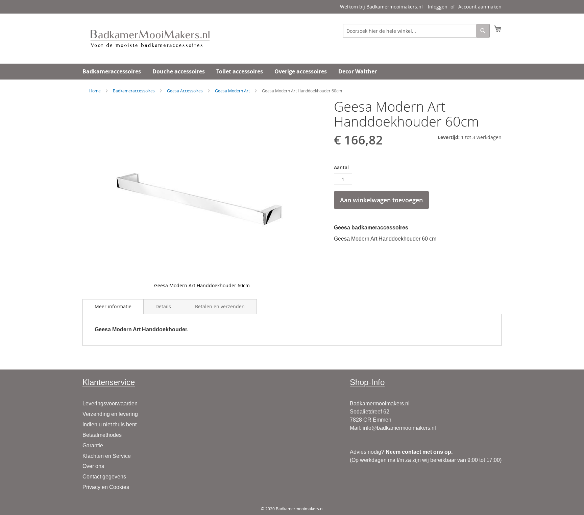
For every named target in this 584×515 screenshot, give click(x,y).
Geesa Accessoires (185, 90)
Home (95, 90)
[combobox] (416, 31)
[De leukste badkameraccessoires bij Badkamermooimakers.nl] (150, 38)
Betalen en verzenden (220, 306)
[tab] (113, 306)
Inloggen (437, 6)
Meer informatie (113, 306)
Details (163, 306)
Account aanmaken (480, 6)
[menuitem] (111, 72)
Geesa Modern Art (232, 90)
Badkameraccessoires (134, 90)
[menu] (292, 72)
